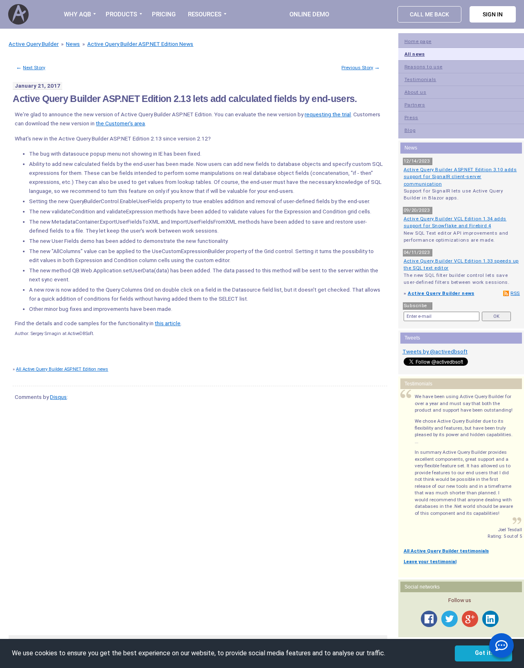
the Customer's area (120, 123)
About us (415, 92)
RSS (515, 293)
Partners (414, 105)
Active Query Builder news (441, 293)
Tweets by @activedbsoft (435, 351)
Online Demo (309, 14)
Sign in (493, 14)
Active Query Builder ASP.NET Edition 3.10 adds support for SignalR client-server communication (460, 177)
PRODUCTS (121, 14)
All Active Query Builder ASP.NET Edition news (62, 369)
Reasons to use (423, 67)
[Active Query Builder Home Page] (19, 14)
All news (414, 54)
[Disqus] (198, 510)
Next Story (34, 67)
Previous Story (357, 67)
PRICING (164, 14)
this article (168, 323)
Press (411, 117)
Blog (410, 130)
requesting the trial (328, 114)
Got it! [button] (483, 653)
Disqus (58, 397)
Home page (417, 41)
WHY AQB (77, 14)
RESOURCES (204, 14)
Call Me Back (429, 14)
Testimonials (420, 79)
